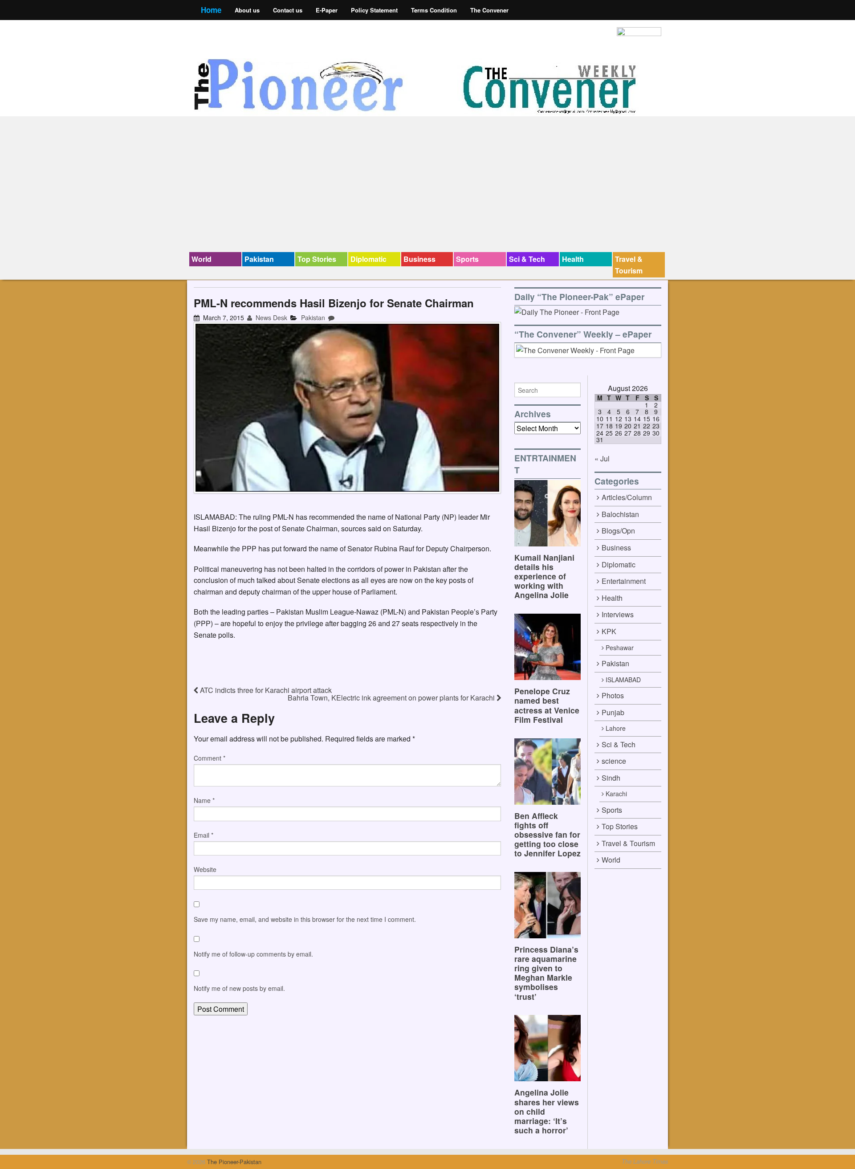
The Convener (489, 10)
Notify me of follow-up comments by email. (253, 953)
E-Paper (327, 10)
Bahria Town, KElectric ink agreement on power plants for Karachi (392, 697)
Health (573, 259)
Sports (467, 259)
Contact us (287, 10)
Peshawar (620, 647)
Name (204, 800)
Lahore (616, 728)
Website (205, 869)
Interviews (618, 614)
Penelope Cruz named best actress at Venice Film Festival (546, 705)
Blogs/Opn (618, 530)
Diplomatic (368, 259)
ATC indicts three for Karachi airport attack (265, 690)
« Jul (602, 458)
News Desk (270, 317)
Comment (209, 758)
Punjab (613, 712)
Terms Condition (434, 10)
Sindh (611, 778)
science (614, 761)
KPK (609, 631)
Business (419, 259)
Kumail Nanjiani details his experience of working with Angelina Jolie (544, 576)
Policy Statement (374, 10)
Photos (613, 695)
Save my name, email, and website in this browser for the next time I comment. (305, 919)
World (201, 259)
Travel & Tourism (629, 265)
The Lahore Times (645, 1161)
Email (203, 835)
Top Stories (316, 259)
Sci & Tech (527, 259)
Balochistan (620, 514)
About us (247, 10)
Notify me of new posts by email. (239, 988)
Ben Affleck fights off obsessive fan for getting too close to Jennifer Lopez (547, 834)
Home (211, 9)
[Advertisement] (427, 185)
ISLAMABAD (623, 679)
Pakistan (259, 259)
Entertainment (624, 581)
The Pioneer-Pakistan (233, 1161)
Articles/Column (627, 497)
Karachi (616, 793)
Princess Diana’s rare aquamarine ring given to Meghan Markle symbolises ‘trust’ (546, 973)
